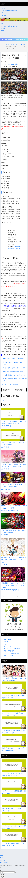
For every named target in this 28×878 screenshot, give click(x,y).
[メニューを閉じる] (0, 1)
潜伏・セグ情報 (8, 655)
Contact (4, 15)
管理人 (3, 400)
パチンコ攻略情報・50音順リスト (11, 10)
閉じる (2, 874)
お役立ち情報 (7, 639)
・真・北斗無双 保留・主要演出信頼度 (12, 371)
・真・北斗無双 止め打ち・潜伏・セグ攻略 (13, 368)
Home (3, 8)
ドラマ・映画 (7, 646)
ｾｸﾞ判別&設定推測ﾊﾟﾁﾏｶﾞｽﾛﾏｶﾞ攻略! (14, 249)
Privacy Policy (4, 862)
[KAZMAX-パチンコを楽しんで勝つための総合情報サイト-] (14, 19)
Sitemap (4, 12)
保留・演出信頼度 (9, 651)
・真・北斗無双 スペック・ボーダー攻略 (12, 358)
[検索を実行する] (17, 596)
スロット (6, 644)
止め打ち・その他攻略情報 (11, 653)
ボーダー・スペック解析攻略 (10, 64)
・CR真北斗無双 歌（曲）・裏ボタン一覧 (13, 375)
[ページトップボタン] (0, 870)
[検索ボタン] (0, 34)
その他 (6, 641)
